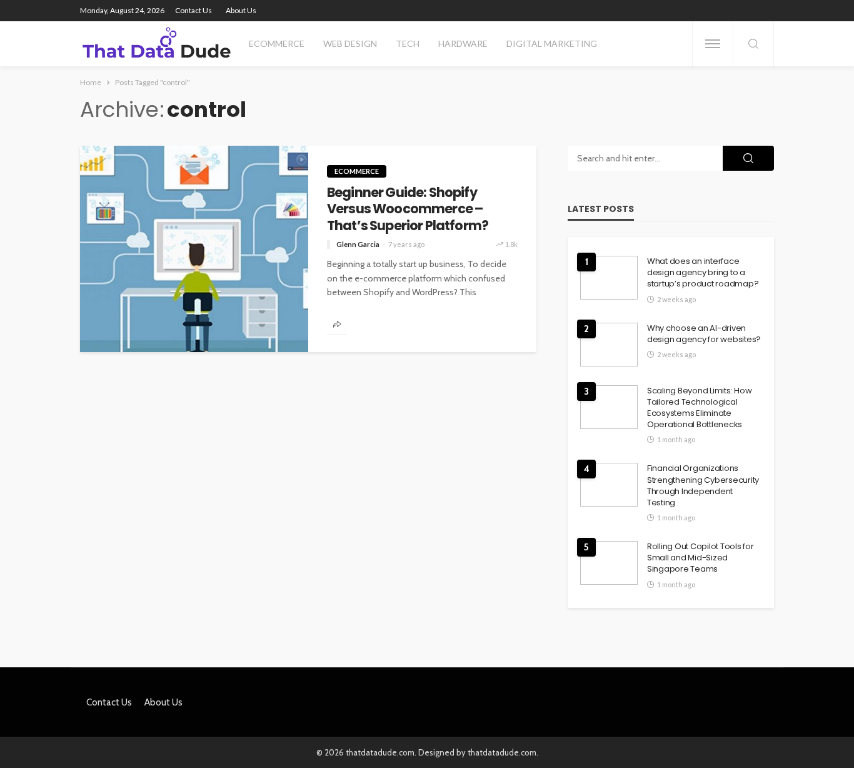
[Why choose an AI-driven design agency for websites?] (609, 344)
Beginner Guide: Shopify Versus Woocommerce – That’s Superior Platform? (407, 209)
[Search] (753, 44)
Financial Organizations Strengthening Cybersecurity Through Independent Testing (703, 485)
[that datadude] (156, 44)
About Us (241, 10)
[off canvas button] (712, 43)
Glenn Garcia (357, 244)
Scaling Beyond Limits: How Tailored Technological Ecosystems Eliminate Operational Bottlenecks (699, 408)
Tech (407, 43)
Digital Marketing (551, 43)
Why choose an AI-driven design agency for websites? (704, 334)
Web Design (350, 43)
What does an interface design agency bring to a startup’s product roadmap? (702, 273)
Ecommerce (276, 43)
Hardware (463, 43)
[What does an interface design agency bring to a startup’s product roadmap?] (609, 278)
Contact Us (193, 10)
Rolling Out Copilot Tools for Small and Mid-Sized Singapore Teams (700, 558)
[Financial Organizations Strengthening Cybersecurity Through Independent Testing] (609, 485)
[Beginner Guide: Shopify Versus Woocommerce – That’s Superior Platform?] (194, 249)
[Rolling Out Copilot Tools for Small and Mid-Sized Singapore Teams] (609, 563)
